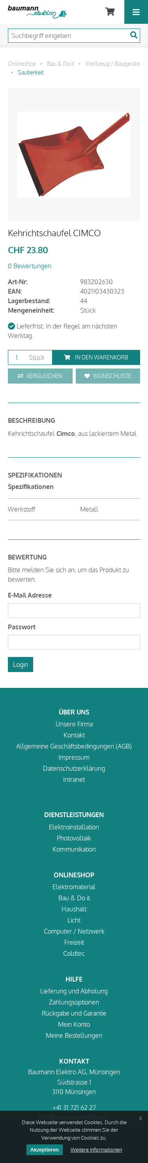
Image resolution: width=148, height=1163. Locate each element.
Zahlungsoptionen (74, 1002)
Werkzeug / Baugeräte (112, 63)
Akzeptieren (44, 1149)
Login (20, 664)
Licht (74, 920)
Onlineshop (22, 63)
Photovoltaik (74, 838)
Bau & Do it (60, 63)
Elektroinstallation (74, 827)
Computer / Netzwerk (74, 931)
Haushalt (74, 909)
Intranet (74, 779)
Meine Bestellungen (74, 1035)
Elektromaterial (74, 887)
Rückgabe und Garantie (74, 1013)
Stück (36, 357)
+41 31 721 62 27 (74, 1107)
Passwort (22, 627)
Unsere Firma (74, 724)
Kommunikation (74, 849)
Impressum (74, 757)
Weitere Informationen (96, 1149)
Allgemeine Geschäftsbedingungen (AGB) (74, 746)
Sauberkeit (31, 72)
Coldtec (74, 953)
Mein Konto (74, 1024)
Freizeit (74, 942)
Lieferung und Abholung (74, 991)
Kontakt (74, 735)
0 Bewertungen (29, 266)
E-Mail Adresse (30, 595)
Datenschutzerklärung (74, 768)
